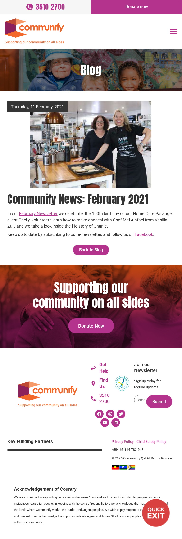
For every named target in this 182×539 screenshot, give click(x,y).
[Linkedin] (115, 422)
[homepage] (34, 31)
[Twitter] (121, 414)
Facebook (144, 234)
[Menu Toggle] (173, 31)
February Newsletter (38, 213)
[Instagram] (110, 414)
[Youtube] (104, 422)
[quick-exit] (156, 513)
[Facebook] (99, 414)
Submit (159, 401)
